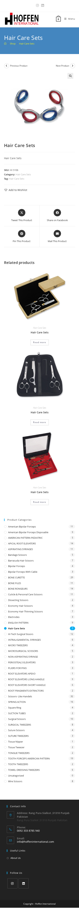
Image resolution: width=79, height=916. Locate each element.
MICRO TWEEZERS (18, 645)
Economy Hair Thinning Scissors (25, 611)
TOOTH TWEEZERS (18, 764)
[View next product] (72, 65)
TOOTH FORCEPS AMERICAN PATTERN (29, 758)
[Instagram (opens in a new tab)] (37, 5)
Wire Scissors (15, 781)
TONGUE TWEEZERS (19, 753)
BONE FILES (14, 583)
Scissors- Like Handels (20, 696)
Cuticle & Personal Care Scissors (25, 594)
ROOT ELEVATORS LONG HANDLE (26, 679)
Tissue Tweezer (16, 747)
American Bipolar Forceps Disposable (28, 532)
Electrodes (13, 617)
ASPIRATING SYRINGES (20, 549)
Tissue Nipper (15, 741)
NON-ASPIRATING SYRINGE (23, 656)
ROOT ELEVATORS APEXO (21, 673)
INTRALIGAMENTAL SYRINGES (24, 639)
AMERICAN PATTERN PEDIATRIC (25, 537)
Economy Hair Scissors (20, 605)
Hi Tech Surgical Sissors (20, 634)
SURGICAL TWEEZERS (19, 724)
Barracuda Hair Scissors (21, 560)
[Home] (5, 43)
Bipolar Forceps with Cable (22, 571)
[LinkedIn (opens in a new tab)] (42, 5)
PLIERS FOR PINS (17, 668)
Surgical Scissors (17, 719)
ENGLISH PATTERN (18, 622)
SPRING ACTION (17, 702)
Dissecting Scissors (18, 600)
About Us (15, 858)
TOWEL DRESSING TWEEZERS (24, 770)
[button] (70, 76)
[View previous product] (6, 65)
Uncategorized (16, 775)
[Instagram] (12, 883)
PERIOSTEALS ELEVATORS (22, 662)
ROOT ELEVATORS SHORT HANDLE (27, 685)
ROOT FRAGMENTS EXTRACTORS (26, 690)
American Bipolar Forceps (22, 526)
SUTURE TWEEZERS (18, 736)
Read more (39, 342)
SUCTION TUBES (17, 713)
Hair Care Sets (26, 43)
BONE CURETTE (16, 577)
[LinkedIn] (24, 883)
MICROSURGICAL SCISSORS (23, 651)
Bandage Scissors (17, 555)
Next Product (62, 65)
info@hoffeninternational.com (35, 841)
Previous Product (18, 65)
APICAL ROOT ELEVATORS (22, 543)
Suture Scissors (16, 730)
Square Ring (14, 707)
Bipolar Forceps (16, 566)
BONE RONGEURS (18, 588)
